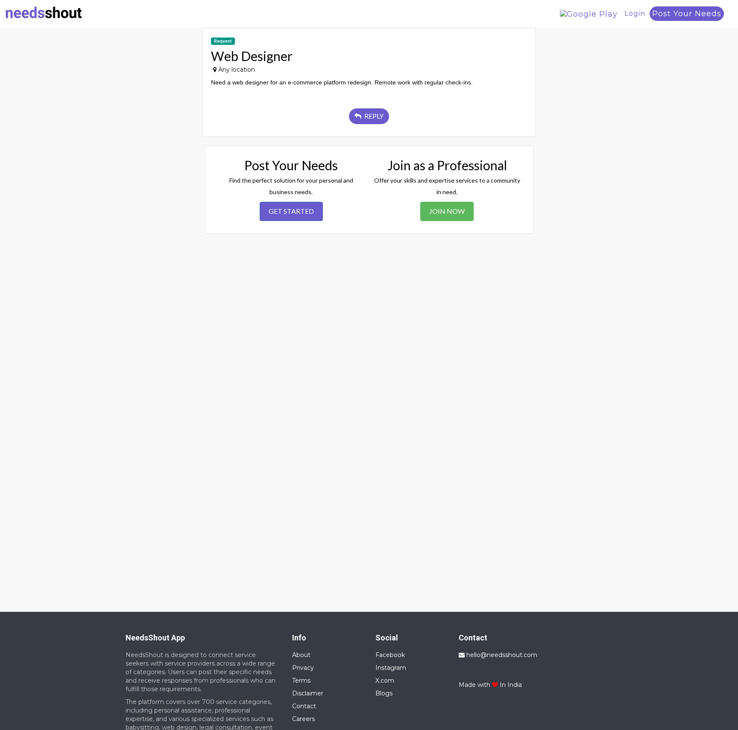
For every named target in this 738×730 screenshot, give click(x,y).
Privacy (303, 668)
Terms (301, 680)
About (301, 655)
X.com (384, 680)
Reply (373, 116)
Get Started (291, 211)
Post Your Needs (686, 13)
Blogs (383, 693)
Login (634, 13)
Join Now (447, 211)
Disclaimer (307, 693)
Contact (304, 706)
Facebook (390, 655)
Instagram (390, 668)
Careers (303, 719)
